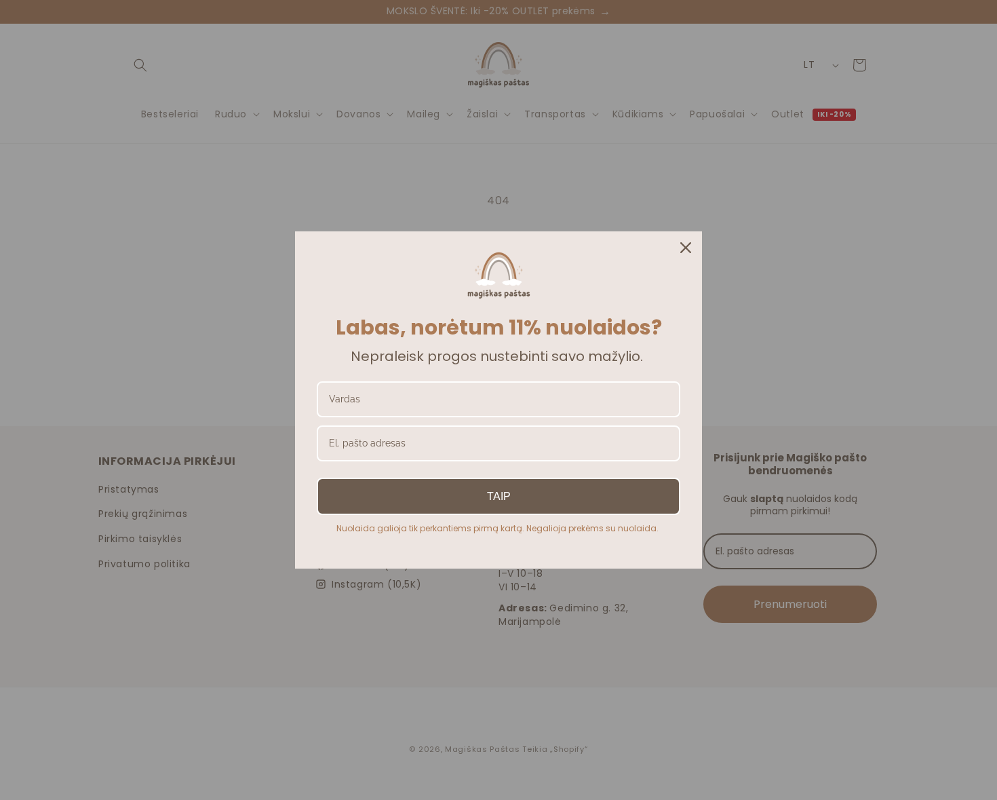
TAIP (499, 496)
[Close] (685, 247)
